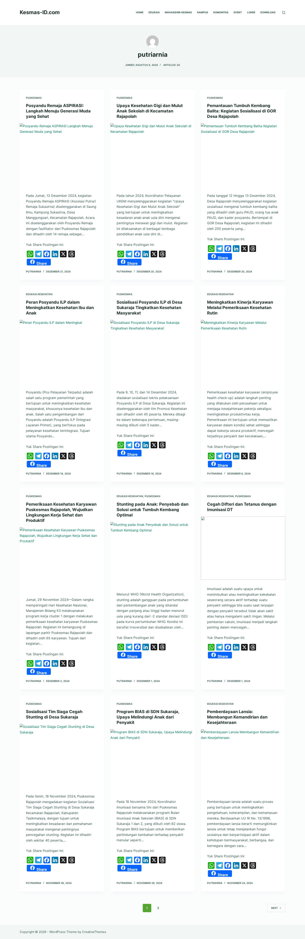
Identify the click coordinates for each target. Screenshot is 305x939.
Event (238, 12)
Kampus (202, 12)
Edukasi (154, 12)
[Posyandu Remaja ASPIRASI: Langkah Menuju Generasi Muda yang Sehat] (62, 155)
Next (274, 907)
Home (139, 12)
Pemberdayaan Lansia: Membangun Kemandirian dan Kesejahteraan (237, 717)
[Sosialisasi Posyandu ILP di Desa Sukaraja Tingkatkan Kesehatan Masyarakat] (152, 351)
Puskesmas (34, 97)
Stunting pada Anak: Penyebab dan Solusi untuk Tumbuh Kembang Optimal (152, 510)
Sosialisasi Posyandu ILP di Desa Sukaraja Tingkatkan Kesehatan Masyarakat (149, 307)
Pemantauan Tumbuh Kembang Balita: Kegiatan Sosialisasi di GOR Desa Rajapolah (241, 111)
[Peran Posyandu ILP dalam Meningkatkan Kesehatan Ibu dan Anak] (62, 351)
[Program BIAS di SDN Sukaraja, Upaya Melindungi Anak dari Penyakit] (152, 761)
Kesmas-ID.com (40, 12)
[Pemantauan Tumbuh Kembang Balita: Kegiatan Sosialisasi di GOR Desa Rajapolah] (243, 155)
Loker (251, 12)
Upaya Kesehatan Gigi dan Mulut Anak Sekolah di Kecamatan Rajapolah (150, 111)
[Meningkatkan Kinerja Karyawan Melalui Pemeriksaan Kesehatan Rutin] (243, 351)
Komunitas (220, 12)
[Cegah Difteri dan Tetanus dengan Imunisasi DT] (243, 548)
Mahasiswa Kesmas (178, 12)
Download (268, 12)
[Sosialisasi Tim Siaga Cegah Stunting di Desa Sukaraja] (62, 755)
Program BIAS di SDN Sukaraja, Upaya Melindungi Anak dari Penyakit (148, 717)
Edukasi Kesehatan (39, 294)
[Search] (283, 12)
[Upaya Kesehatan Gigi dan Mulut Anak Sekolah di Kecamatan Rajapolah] (152, 155)
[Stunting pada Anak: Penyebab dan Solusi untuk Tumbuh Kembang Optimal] (152, 553)
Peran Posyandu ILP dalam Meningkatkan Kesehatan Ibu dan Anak (60, 307)
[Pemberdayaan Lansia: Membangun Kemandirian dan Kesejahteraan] (243, 761)
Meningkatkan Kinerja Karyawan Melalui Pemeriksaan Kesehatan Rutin (240, 307)
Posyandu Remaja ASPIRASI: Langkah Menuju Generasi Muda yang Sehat (58, 111)
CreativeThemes (94, 932)
